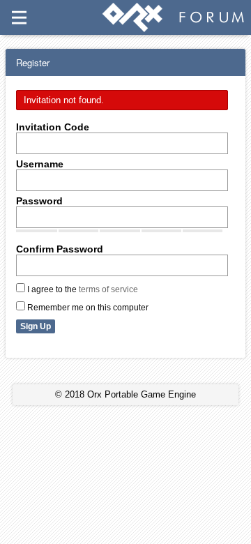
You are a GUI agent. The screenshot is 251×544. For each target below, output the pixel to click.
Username (39, 163)
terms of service (108, 289)
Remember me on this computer (87, 307)
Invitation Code (52, 127)
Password (39, 200)
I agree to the (81, 289)
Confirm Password (59, 249)
